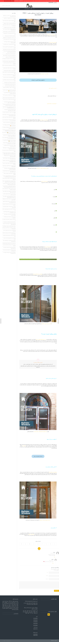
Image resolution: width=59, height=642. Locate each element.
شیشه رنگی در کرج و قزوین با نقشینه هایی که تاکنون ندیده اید (9, 220)
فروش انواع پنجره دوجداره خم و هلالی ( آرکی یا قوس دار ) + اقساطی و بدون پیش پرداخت (9, 128)
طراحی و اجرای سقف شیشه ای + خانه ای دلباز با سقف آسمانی (9, 78)
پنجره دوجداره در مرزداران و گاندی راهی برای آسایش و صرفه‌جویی (10, 63)
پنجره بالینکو (52, 640)
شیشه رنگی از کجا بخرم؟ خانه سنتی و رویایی (11, 57)
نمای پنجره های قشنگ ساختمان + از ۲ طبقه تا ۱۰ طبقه (9, 31)
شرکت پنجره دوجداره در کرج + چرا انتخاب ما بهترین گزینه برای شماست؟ (9, 25)
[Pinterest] (5, 5)
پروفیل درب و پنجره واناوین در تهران (45, 383)
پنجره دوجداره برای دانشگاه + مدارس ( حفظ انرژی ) (10, 82)
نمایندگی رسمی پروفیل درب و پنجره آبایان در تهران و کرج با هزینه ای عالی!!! (9, 228)
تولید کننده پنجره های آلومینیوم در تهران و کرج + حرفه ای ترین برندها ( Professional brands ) (9, 107)
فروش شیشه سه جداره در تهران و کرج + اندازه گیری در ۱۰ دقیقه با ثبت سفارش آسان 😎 (9, 141)
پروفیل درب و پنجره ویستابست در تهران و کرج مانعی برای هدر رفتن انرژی (9, 207)
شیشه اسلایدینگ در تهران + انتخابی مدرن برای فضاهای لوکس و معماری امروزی (9, 16)
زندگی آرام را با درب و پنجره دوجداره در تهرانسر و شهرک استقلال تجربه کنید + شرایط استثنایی (9, 143)
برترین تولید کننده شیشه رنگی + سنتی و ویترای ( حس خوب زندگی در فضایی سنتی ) (9, 120)
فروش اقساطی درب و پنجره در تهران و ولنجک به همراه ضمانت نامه (9, 231)
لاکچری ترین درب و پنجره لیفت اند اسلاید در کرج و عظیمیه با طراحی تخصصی (9, 199)
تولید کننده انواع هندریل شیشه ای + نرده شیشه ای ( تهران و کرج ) (9, 73)
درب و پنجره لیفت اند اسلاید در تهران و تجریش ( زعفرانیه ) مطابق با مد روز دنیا (9, 233)
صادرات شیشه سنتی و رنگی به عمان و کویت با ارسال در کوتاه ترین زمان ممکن (9, 194)
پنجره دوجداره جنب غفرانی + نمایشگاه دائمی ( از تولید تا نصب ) (9, 88)
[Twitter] (9, 5)
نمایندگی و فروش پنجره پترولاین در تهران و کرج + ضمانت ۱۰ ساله (9, 21)
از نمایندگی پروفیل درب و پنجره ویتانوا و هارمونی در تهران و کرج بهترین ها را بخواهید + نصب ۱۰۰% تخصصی (9, 181)
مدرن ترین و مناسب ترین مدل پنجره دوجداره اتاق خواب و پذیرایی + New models (9, 171)
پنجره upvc (54, 96)
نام (47, 572)
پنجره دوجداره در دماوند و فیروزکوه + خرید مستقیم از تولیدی (10, 19)
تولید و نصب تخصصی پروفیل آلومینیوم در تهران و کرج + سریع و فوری (9, 75)
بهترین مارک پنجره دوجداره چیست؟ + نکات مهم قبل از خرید (9, 34)
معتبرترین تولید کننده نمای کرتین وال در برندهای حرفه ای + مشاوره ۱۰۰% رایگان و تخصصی (9, 115)
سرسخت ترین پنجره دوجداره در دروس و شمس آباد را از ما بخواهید (9, 151)
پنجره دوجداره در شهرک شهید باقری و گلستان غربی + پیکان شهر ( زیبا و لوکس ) (10, 93)
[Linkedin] (8, 5)
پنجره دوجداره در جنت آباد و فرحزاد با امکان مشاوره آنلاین (9, 243)
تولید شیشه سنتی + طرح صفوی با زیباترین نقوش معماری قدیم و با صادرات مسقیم (9, 192)
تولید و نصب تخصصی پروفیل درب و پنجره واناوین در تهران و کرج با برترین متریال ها (9, 189)
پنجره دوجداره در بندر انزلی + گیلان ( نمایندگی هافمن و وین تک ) (9, 68)
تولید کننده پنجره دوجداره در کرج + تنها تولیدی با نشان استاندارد (10, 40)
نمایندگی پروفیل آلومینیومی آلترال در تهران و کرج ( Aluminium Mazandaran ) (10, 169)
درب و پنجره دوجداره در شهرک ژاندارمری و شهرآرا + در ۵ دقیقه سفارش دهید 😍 (9, 125)
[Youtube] (6, 5)
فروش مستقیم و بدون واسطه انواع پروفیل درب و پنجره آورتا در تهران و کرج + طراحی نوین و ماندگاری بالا (9, 176)
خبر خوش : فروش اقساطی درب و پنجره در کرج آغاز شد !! (9, 226)
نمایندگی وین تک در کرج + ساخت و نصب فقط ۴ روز (10, 27)
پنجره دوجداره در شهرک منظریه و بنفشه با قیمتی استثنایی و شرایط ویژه (9, 118)
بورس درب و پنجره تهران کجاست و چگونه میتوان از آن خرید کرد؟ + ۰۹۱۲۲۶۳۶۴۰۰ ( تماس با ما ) (9, 138)
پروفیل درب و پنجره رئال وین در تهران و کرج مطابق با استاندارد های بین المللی (10, 156)
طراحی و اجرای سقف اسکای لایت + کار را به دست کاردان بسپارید (9, 100)
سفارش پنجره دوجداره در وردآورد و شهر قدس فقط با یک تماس (9, 236)
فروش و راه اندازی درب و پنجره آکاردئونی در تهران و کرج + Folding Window (9, 166)
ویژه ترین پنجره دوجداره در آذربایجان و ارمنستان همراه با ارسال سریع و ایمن (9, 250)
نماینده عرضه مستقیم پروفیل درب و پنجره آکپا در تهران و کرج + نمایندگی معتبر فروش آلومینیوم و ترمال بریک (9, 187)
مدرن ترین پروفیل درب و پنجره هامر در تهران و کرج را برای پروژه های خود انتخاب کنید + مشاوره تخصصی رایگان (9, 153)
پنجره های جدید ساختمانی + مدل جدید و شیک (10, 35)
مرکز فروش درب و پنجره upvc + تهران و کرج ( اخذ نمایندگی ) (9, 66)
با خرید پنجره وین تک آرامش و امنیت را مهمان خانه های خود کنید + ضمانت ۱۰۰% (9, 158)
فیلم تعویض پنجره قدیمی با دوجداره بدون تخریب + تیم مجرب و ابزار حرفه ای (9, 30)
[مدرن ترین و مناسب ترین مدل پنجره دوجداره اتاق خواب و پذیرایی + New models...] (58, 321)
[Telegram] (2, 5)
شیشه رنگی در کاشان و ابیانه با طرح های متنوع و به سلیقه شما (9, 210)
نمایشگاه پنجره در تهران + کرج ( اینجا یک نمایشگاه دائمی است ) (9, 80)
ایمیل (47, 575)
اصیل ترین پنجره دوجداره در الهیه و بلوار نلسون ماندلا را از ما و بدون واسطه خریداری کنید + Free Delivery (9, 130)
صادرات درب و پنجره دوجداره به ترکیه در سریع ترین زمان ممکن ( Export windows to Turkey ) (9, 197)
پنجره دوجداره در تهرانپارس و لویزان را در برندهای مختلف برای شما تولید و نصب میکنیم (9, 148)
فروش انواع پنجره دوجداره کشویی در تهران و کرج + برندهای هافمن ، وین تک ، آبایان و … (10, 102)
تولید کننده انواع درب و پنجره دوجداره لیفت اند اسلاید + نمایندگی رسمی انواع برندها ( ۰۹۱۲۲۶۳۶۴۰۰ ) (9, 105)
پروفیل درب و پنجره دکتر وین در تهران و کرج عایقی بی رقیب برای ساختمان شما (10, 146)
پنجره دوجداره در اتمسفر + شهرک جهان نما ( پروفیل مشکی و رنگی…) (9, 59)
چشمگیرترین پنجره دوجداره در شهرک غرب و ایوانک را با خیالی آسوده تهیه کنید (9, 253)
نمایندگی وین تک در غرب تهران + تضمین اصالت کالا (10, 70)
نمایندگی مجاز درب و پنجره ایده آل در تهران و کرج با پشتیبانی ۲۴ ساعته (10, 215)
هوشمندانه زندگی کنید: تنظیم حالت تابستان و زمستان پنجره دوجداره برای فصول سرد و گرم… (10, 52)
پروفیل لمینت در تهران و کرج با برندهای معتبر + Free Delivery (38, 14)
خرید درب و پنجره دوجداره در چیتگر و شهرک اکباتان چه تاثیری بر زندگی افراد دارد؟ (9, 212)
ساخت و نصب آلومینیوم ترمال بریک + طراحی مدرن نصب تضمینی (9, 47)
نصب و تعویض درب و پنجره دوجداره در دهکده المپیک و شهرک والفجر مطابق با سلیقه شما (9, 135)
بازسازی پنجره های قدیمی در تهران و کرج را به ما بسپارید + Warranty (9, 164)
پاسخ (52, 563)
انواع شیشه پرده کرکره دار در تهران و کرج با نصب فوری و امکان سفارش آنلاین (9, 224)
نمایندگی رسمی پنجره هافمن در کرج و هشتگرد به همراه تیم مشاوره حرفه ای (9, 241)
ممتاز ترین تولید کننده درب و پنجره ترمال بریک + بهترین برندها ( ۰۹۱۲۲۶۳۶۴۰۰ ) (9, 123)
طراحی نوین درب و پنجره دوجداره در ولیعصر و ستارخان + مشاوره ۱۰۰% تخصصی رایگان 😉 (9, 90)
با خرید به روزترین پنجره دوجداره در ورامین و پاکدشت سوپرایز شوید (10, 217)
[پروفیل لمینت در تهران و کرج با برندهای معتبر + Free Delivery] (38, 26)
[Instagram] (4, 5)
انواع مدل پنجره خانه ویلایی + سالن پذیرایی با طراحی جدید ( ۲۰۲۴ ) (9, 113)
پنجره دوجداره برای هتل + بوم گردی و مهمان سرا (10, 84)
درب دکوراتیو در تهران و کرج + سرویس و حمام (10, 85)
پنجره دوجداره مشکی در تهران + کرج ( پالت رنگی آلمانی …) (9, 61)
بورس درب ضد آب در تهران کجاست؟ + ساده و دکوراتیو (9, 37)
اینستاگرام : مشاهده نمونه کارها (9, 0)
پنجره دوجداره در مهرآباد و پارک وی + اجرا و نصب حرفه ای (9, 97)
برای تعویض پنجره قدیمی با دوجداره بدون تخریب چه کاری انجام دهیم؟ (9, 179)
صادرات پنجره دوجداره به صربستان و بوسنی (11, 53)
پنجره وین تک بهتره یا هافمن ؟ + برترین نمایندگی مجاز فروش (9, 45)
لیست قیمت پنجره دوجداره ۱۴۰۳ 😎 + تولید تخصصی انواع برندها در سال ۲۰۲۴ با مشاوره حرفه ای (9, 133)
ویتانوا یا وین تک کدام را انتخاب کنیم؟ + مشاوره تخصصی (9, 49)
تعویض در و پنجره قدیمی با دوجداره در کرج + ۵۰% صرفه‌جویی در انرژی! (10, 42)
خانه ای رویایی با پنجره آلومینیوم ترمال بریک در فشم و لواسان (10, 238)
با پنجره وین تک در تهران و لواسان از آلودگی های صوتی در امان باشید (9, 245)
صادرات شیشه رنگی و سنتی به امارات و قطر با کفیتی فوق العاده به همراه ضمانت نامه (9, 202)
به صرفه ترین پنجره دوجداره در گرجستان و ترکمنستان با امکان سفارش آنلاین (9, 248)
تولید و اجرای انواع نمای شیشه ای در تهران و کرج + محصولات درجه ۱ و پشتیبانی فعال (10, 110)
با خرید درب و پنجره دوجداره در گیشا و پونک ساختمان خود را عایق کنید (9, 204)
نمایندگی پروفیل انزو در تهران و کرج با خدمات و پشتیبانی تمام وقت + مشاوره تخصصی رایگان (9, 184)
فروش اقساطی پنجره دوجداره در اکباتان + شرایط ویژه (10, 23)
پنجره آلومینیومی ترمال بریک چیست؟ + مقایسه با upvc (9, 55)
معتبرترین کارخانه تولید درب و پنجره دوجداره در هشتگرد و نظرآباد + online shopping (9, 161)
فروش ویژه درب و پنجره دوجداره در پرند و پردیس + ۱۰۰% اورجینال (9, 96)
